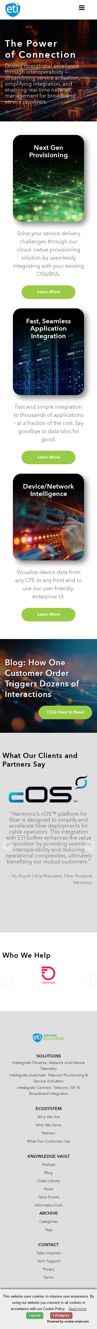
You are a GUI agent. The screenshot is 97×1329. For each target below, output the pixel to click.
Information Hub (48, 1205)
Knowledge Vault (48, 1156)
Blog (48, 1173)
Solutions (48, 1056)
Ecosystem (49, 1109)
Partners (48, 1133)
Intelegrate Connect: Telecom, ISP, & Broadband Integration (48, 1091)
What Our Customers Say (48, 1141)
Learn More (48, 292)
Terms (48, 1277)
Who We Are (48, 1117)
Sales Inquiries (48, 1253)
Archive (48, 1213)
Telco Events (48, 1197)
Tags (49, 1230)
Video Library (48, 1181)
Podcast (48, 1165)
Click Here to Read (65, 712)
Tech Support (48, 1261)
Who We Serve (48, 1125)
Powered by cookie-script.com (68, 1321)
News (48, 1189)
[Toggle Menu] (82, 7)
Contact (48, 1245)
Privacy (48, 1269)
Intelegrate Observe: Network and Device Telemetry (48, 1066)
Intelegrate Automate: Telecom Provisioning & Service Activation (48, 1078)
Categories (48, 1222)
